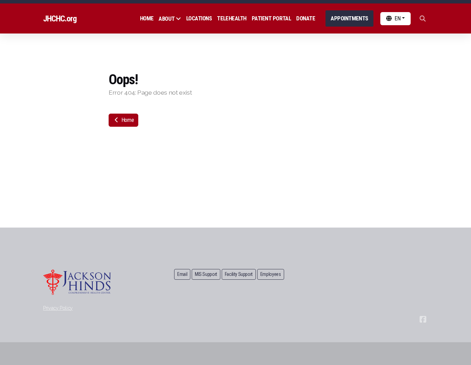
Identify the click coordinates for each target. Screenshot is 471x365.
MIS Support (206, 274)
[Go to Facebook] (423, 319)
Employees (270, 274)
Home (127, 120)
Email (182, 274)
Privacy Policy (58, 308)
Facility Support (239, 274)
